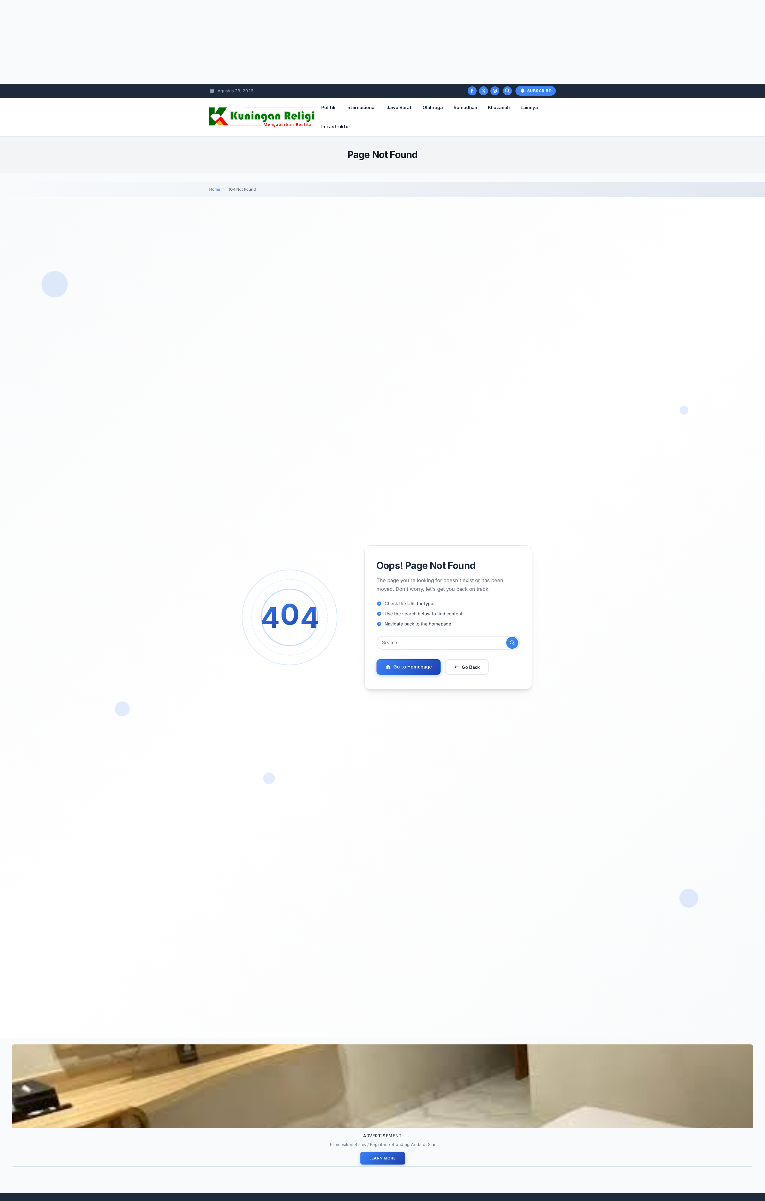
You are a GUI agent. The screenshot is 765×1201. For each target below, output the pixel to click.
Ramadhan (465, 107)
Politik (328, 107)
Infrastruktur (335, 126)
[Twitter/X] (483, 90)
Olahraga (433, 107)
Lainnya (529, 107)
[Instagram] (494, 90)
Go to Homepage (412, 667)
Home (214, 189)
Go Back (471, 667)
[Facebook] (472, 90)
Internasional (361, 107)
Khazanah (499, 107)
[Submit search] (512, 643)
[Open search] (507, 90)
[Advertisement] (179, 42)
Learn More (382, 1158)
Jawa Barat (399, 107)
